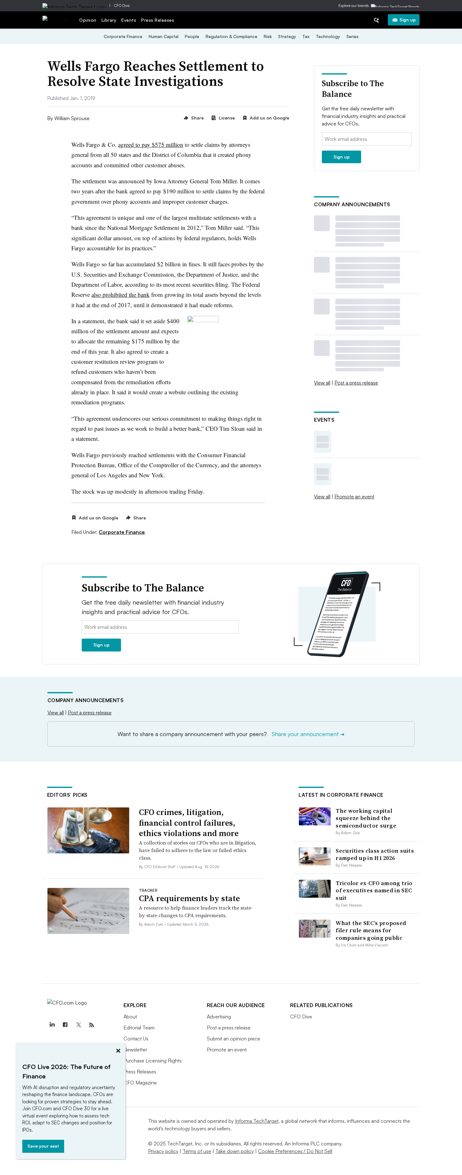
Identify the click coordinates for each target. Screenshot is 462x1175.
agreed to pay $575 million (150, 144)
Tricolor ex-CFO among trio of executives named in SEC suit (374, 890)
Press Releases (157, 20)
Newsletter (135, 1049)
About (130, 1016)
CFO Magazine (140, 1082)
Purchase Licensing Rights (153, 1060)
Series (352, 36)
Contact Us (136, 1038)
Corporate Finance (123, 36)
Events (128, 20)
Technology (328, 36)
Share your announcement (308, 733)
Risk (268, 36)
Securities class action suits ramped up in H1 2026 (375, 854)
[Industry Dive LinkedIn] (52, 1025)
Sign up (407, 19)
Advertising (219, 1016)
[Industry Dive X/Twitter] (78, 1025)
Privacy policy (163, 1151)
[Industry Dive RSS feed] (91, 1025)
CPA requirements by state (189, 898)
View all (322, 383)
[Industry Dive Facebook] (65, 1025)
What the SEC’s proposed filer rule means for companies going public (371, 930)
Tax (306, 36)
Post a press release (356, 383)
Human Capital (164, 36)
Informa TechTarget (256, 1121)
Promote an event (354, 496)
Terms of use (197, 1151)
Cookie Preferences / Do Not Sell (295, 1151)
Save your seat (43, 1146)
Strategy (287, 36)
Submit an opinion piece (233, 1038)
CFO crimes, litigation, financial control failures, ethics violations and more (189, 822)
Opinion (87, 20)
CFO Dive (121, 5)
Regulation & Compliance (231, 36)
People (192, 36)
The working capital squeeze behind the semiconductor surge (366, 818)
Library (109, 20)
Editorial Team (139, 1027)
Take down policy (234, 1151)
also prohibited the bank (120, 294)
